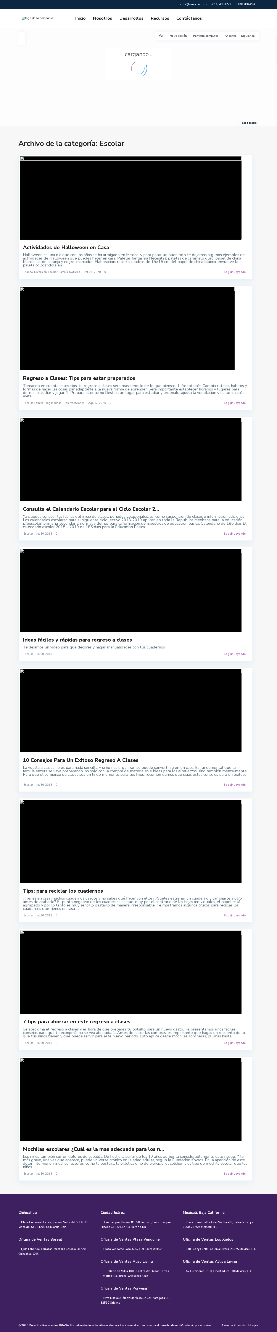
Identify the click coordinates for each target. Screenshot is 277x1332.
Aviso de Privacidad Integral (240, 1325)
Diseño (28, 272)
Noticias (74, 272)
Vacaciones (77, 403)
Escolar (53, 272)
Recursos (160, 18)
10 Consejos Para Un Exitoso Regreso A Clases (80, 760)
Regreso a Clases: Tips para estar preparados (79, 378)
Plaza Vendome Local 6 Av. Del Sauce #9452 (132, 1249)
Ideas (57, 403)
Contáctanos (189, 18)
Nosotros (102, 18)
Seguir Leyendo (235, 272)
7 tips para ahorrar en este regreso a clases (76, 1021)
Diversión (40, 272)
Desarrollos (131, 18)
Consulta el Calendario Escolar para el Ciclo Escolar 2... (91, 509)
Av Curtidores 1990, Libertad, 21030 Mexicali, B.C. (219, 1271)
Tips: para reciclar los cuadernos (63, 890)
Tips (66, 403)
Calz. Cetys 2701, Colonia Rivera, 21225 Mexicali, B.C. (221, 1249)
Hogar (49, 403)
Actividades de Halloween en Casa (66, 247)
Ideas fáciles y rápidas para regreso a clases (77, 639)
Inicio (80, 18)
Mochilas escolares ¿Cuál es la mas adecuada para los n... (93, 1149)
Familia (63, 272)
